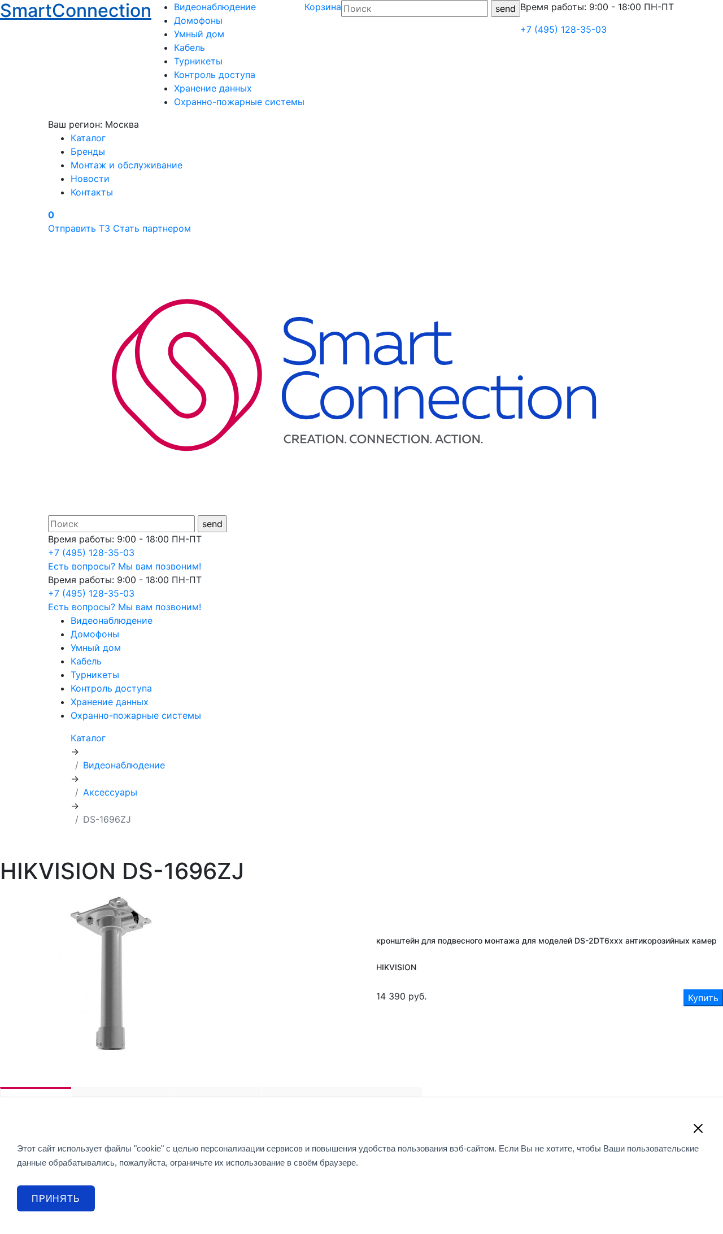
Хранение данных (213, 88)
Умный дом (199, 34)
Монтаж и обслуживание (126, 165)
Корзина (322, 6)
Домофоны (198, 20)
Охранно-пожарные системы (239, 101)
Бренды (88, 151)
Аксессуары (110, 792)
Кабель (189, 47)
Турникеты (198, 61)
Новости (90, 178)
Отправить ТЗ (79, 228)
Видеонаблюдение (215, 6)
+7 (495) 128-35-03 (563, 29)
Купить (703, 997)
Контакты (92, 192)
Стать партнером (152, 228)
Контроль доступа (214, 74)
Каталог (88, 138)
